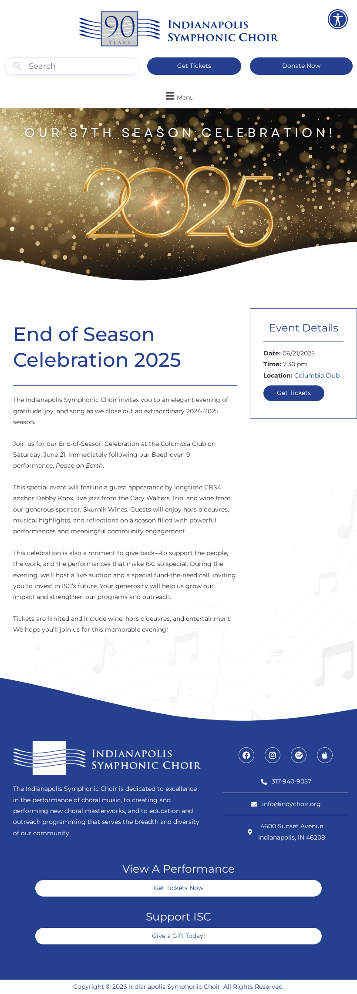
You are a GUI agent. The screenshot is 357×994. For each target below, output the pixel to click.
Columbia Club (317, 375)
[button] (178, 96)
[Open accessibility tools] (337, 19)
